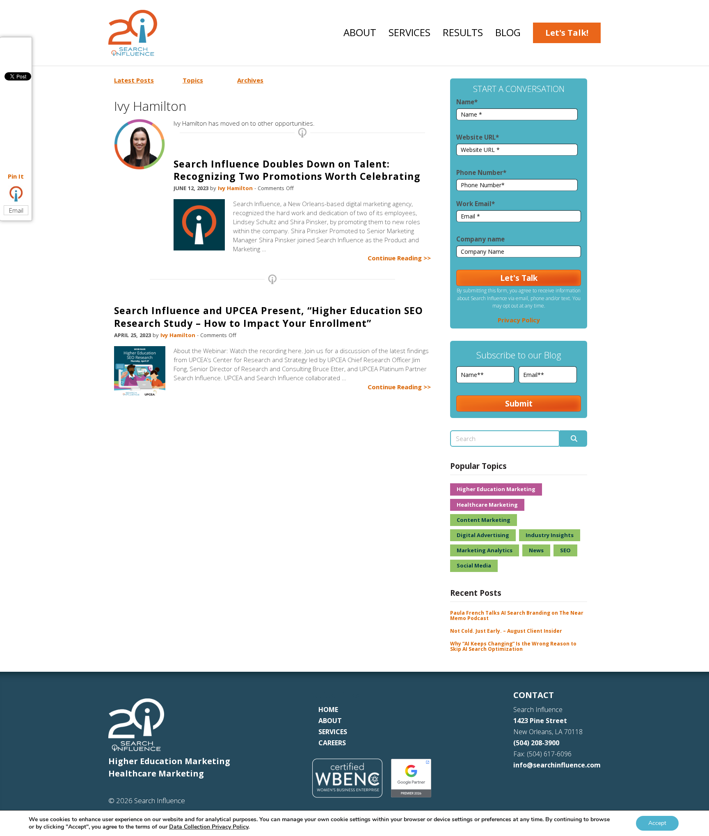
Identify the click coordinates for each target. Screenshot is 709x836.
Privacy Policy (519, 320)
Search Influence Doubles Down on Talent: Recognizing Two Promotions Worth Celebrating (297, 170)
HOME (328, 709)
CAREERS (332, 742)
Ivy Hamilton (236, 188)
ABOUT (330, 720)
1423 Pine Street (540, 720)
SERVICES (332, 731)
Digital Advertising (483, 535)
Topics (193, 80)
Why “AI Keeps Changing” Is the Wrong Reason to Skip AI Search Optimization (513, 646)
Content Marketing (483, 520)
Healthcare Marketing (487, 504)
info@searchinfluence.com (557, 764)
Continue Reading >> (399, 258)
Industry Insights (550, 535)
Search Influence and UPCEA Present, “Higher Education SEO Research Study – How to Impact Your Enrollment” (268, 317)
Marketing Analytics (484, 550)
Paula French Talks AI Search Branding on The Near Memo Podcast (516, 615)
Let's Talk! (566, 32)
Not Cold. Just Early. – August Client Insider (506, 630)
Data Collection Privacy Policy (208, 827)
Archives (250, 80)
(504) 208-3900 (536, 742)
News (536, 550)
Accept (657, 823)
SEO (565, 550)
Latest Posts (134, 80)
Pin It (16, 176)
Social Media (474, 565)
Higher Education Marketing (496, 489)
